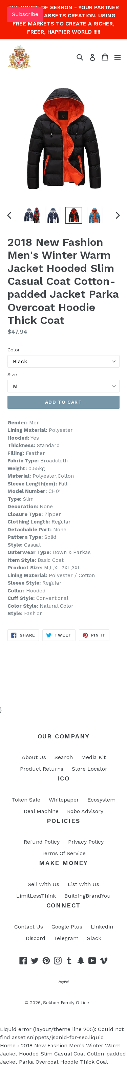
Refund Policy (42, 842)
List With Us (83, 884)
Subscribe (25, 14)
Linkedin (102, 926)
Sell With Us (43, 884)
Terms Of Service (63, 853)
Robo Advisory (85, 811)
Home (8, 1045)
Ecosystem (101, 799)
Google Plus (66, 926)
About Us (34, 757)
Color (13, 349)
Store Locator (89, 769)
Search (64, 757)
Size (12, 374)
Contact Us (28, 926)
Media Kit (93, 757)
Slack (94, 938)
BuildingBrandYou (87, 896)
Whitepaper (64, 799)
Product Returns (41, 769)
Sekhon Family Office (66, 1002)
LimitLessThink (36, 896)
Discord (35, 938)
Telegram (66, 938)
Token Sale (26, 799)
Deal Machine (41, 811)
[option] (31, 215)
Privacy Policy (86, 842)
